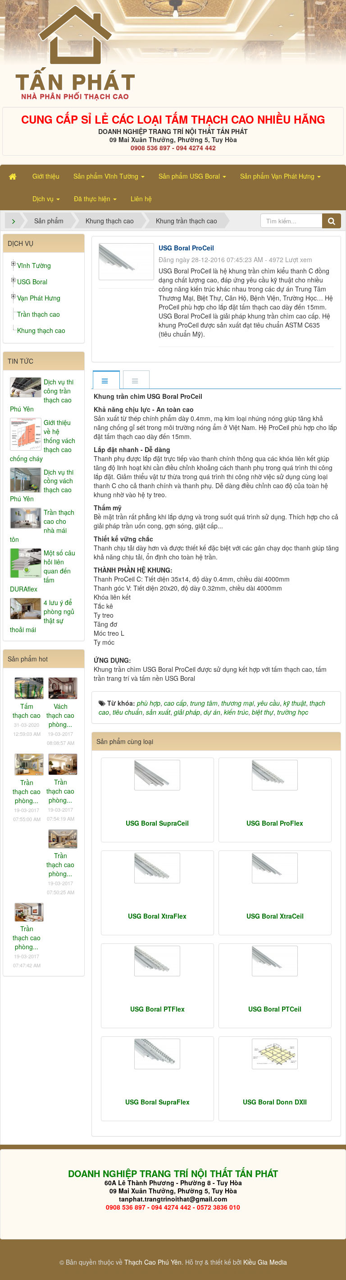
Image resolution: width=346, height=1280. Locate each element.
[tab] (105, 380)
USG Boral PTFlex (157, 1008)
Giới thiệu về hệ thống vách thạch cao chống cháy (42, 440)
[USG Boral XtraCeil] (275, 868)
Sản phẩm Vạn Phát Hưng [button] (278, 175)
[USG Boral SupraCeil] (157, 775)
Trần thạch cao (38, 314)
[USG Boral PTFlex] (157, 961)
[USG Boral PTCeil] (275, 961)
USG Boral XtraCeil (275, 915)
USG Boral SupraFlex (157, 1101)
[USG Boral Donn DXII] (275, 1054)
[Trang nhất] (13, 176)
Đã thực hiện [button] (93, 198)
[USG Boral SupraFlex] (157, 1054)
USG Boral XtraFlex (157, 915)
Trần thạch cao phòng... (27, 791)
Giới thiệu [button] (45, 175)
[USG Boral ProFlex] (275, 775)
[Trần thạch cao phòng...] (29, 763)
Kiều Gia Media (265, 1261)
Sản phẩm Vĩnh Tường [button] (106, 175)
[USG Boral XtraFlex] (157, 868)
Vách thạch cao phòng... (60, 715)
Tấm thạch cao (27, 711)
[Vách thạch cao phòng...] (63, 687)
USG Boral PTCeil (274, 1008)
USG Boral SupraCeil (157, 822)
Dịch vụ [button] (43, 198)
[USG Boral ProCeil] (127, 260)
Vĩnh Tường (34, 265)
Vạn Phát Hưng (38, 297)
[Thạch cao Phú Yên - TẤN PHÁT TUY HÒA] (75, 52)
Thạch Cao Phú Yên (153, 1261)
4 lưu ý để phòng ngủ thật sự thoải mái (42, 616)
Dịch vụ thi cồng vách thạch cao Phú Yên (41, 485)
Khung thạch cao (41, 330)
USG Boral (32, 281)
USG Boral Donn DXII (275, 1101)
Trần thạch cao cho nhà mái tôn (42, 526)
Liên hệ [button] (141, 198)
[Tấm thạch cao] (29, 687)
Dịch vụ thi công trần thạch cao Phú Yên (41, 395)
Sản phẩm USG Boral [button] (190, 175)
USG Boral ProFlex (274, 822)
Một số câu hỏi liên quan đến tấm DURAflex (42, 570)
